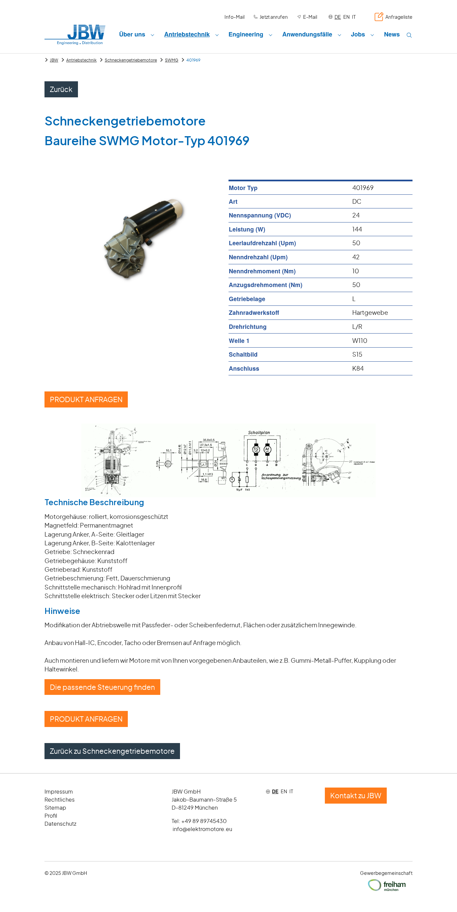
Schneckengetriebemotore (131, 60)
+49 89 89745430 (204, 820)
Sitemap (55, 807)
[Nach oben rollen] (441, 896)
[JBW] (74, 34)
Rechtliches (59, 799)
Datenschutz (60, 823)
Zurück (61, 89)
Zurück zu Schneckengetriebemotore (112, 750)
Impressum (58, 791)
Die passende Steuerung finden (102, 687)
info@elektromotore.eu (202, 828)
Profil (50, 815)
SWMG (171, 60)
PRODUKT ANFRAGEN (86, 399)
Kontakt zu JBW (355, 795)
